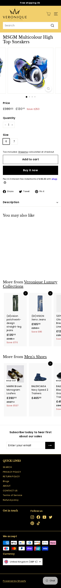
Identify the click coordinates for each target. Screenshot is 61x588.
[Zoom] (48, 88)
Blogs (6, 481)
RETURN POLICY (11, 476)
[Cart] (49, 14)
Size (5, 135)
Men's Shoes (35, 357)
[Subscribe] (50, 445)
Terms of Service (12, 495)
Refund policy (11, 500)
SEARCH (7, 467)
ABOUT (7, 485)
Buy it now (30, 170)
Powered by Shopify (14, 581)
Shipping (23, 152)
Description (11, 202)
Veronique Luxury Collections (30, 284)
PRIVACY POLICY (12, 471)
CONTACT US (10, 490)
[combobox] (30, 25)
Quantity (9, 118)
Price (6, 103)
